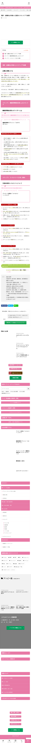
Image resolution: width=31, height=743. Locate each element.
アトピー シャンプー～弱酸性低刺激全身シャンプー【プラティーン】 (22, 452)
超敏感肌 (6, 524)
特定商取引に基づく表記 (7, 688)
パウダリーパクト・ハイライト (9, 569)
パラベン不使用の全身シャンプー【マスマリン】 (22, 356)
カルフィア (5, 560)
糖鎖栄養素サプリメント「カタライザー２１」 (11, 123)
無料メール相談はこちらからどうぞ (16, 322)
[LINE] (16, 306)
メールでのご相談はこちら (15, 627)
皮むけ (3, 391)
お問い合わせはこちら (15, 723)
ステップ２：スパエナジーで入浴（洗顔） (12, 58)
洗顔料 (20, 560)
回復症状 (7, 391)
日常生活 (4, 498)
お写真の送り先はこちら (15, 368)
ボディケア (22, 563)
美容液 (15, 563)
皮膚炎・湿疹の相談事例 (7, 501)
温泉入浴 (4, 515)
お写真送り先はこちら (15, 720)
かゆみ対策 (9, 10)
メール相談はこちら (15, 42)
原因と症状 (5, 494)
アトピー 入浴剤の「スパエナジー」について (10, 194)
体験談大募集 (15, 377)
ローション (26, 560)
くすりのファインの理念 (7, 678)
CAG (15, 557)
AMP (10, 557)
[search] (28, 388)
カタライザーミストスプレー (22, 336)
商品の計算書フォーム (15, 716)
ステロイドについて (7, 536)
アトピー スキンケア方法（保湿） (9, 491)
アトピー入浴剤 (22, 391)
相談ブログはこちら (16, 373)
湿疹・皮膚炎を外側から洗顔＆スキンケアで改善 (22, 608)
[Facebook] (4, 306)
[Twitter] (10, 306)
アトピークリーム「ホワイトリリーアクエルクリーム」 (22, 347)
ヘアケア (10, 566)
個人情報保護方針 (6, 685)
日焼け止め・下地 (18, 566)
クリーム (9, 563)
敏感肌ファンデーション (7, 543)
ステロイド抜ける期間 (14, 391)
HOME (3, 10)
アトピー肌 (22, 10)
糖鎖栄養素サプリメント (6, 393)
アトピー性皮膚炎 (6, 487)
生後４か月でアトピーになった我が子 (7, 593)
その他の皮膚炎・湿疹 (7, 505)
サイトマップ (15, 735)
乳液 (4, 563)
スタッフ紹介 (5, 681)
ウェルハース (25, 557)
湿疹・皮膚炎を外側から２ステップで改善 (12, 53)
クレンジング (13, 560)
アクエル (4, 557)
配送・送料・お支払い (15, 712)
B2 (19, 557)
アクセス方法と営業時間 (7, 692)
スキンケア (16, 10)
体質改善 (4, 512)
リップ (4, 566)
